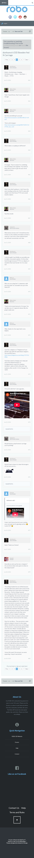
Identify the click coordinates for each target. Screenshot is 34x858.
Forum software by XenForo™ (17, 840)
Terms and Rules (17, 812)
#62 (29, 101)
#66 (29, 199)
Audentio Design (22, 843)
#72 (29, 335)
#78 (29, 549)
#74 (29, 422)
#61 (29, 80)
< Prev (6, 59)
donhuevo (13, 66)
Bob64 (11, 558)
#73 (29, 374)
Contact (17, 754)
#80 (29, 658)
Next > (27, 59)
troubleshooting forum (11, 45)
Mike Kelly (13, 89)
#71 (29, 314)
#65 (29, 174)
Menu (4, 2)
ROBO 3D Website (17, 736)
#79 (29, 572)
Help (17, 748)
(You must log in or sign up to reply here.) (17, 666)
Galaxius (12, 227)
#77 (29, 530)
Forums (17, 742)
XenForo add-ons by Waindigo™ (17, 841)
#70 (29, 291)
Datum (12, 492)
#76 (29, 477)
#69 (29, 269)
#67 (29, 218)
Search (23, 45)
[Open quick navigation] (30, 31)
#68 (29, 242)
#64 (29, 150)
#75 (29, 449)
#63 (29, 131)
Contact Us (14, 808)
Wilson (12, 277)
